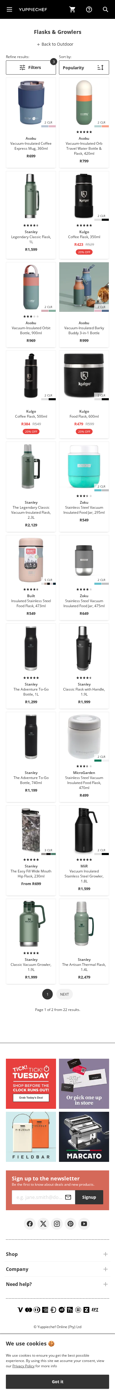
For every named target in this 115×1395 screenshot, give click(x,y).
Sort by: (65, 56)
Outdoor (56, 44)
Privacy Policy (23, 1365)
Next (64, 994)
